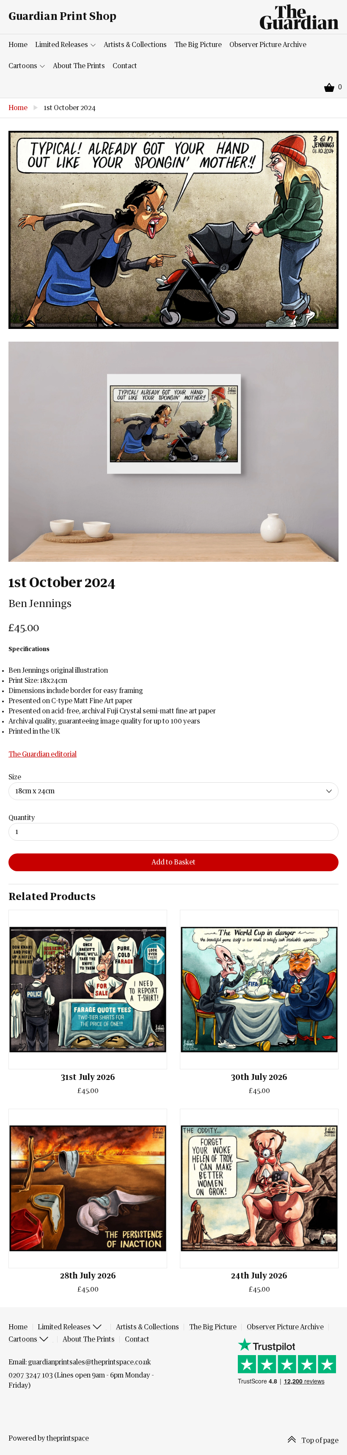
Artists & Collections (135, 44)
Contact (125, 66)
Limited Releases (62, 44)
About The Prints (79, 66)
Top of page (319, 1440)
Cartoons (23, 66)
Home (18, 44)
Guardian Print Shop (62, 16)
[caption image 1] (173, 230)
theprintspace (68, 1438)
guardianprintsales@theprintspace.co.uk (89, 1362)
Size (14, 777)
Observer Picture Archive (267, 44)
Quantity (21, 817)
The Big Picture (198, 44)
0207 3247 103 (30, 1375)
